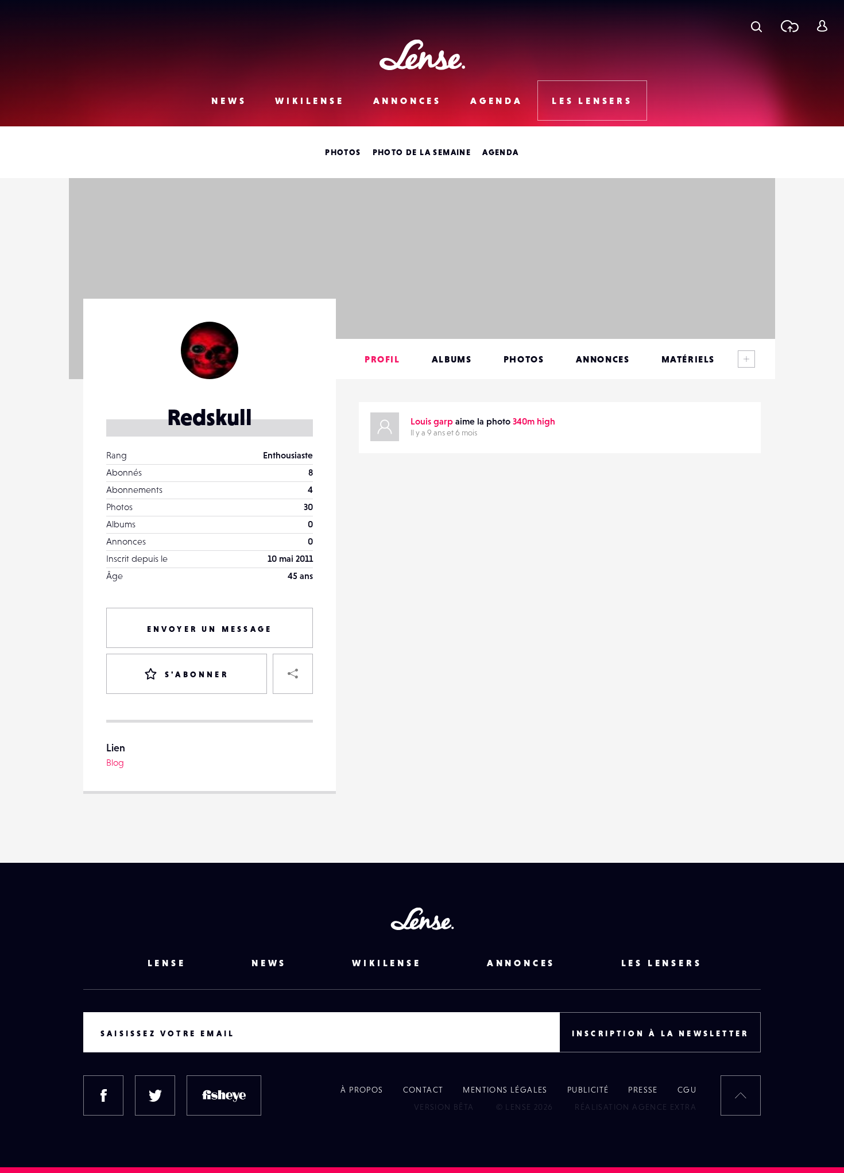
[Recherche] (756, 26)
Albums (452, 359)
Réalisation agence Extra (635, 1107)
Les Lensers (592, 100)
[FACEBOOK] (103, 1095)
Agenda (496, 100)
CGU (686, 1089)
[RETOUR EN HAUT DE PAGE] (741, 1095)
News (228, 100)
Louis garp (432, 421)
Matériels (688, 359)
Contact (423, 1089)
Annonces (407, 100)
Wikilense (309, 100)
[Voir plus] (746, 359)
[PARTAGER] (293, 674)
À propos (361, 1089)
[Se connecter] (822, 26)
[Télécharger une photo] (789, 26)
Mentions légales (505, 1089)
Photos (343, 152)
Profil (382, 359)
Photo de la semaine (422, 152)
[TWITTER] (155, 1095)
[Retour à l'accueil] (422, 55)
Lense (167, 963)
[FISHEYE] (224, 1095)
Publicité (588, 1089)
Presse (642, 1089)
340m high (534, 421)
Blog (115, 762)
